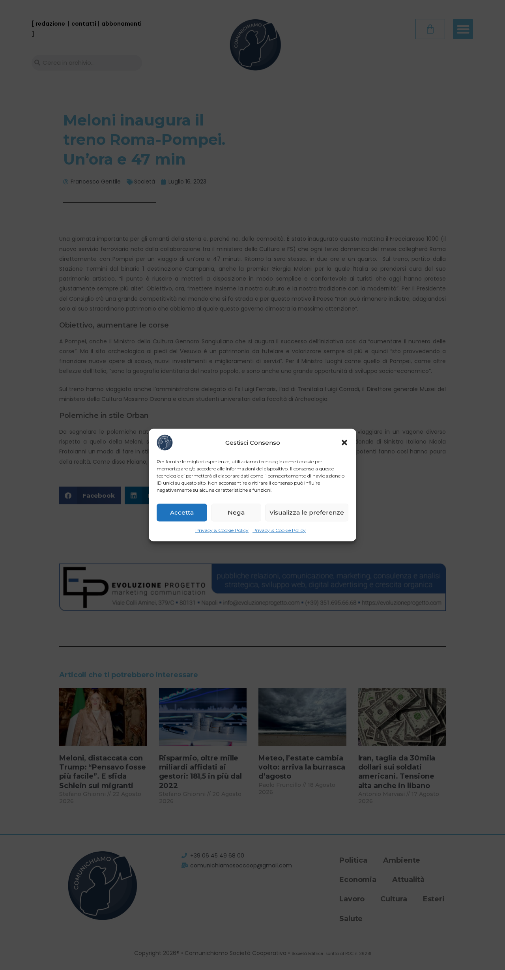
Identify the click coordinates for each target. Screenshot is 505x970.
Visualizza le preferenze (306, 512)
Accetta (182, 512)
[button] (344, 442)
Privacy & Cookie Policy (222, 530)
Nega (236, 512)
